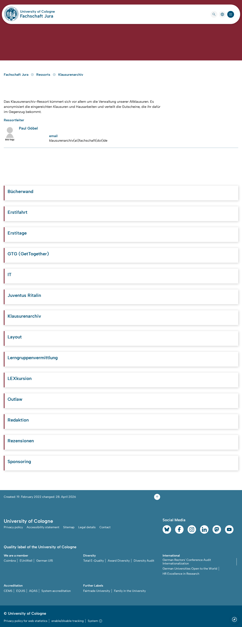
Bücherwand (20, 191)
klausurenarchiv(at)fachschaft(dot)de (78, 140)
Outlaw (15, 399)
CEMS (8, 591)
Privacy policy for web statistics (25, 621)
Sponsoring (19, 461)
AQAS (33, 591)
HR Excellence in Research (181, 573)
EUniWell (26, 560)
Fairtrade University (96, 591)
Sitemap (68, 527)
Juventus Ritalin (24, 295)
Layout (15, 337)
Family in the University (130, 591)
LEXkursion (20, 378)
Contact (105, 527)
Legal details (87, 527)
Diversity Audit (144, 560)
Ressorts (43, 75)
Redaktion (18, 420)
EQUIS (20, 591)
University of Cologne (37, 11)
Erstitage (17, 233)
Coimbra (10, 560)
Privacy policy (13, 527)
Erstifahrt (17, 212)
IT (10, 274)
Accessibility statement (43, 527)
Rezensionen (21, 440)
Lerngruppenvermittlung (33, 357)
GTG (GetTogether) (28, 253)
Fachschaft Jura (36, 16)
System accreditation (56, 591)
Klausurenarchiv (70, 75)
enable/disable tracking (67, 621)
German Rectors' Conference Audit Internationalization (187, 561)
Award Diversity (119, 560)
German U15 (44, 560)
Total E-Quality (93, 560)
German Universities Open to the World (190, 568)
